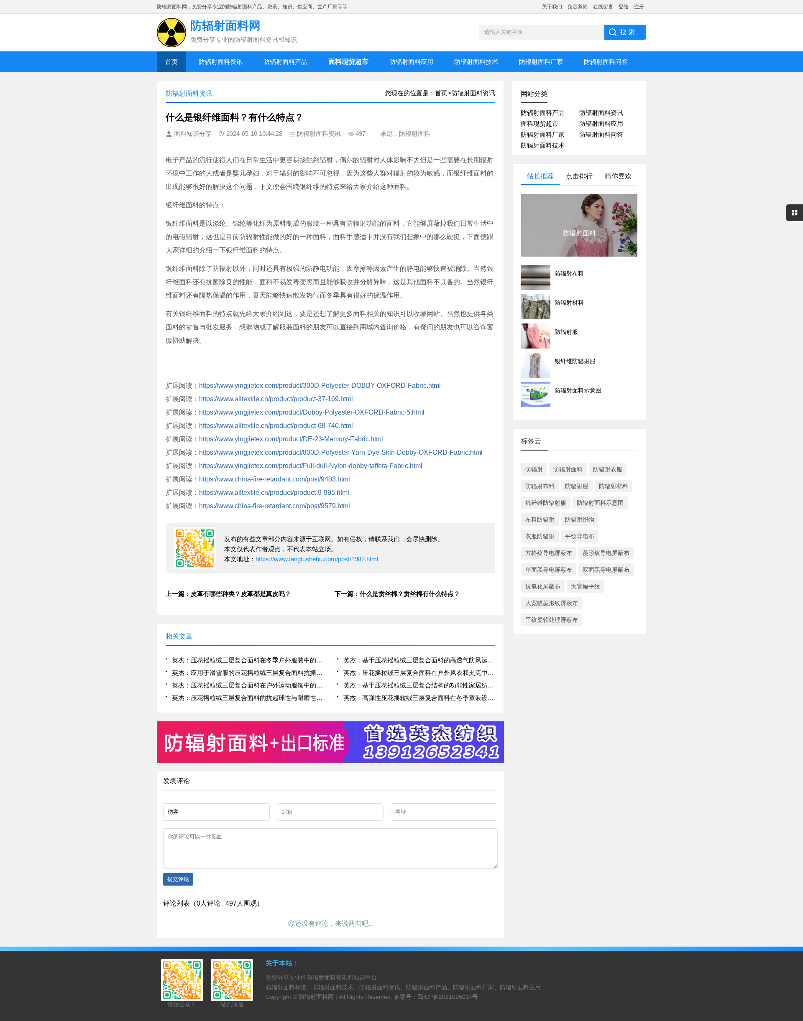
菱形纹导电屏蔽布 (606, 553)
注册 (639, 7)
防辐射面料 (568, 469)
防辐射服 (576, 486)
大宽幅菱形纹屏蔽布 (551, 603)
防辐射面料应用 (411, 61)
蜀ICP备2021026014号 (447, 996)
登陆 (624, 7)
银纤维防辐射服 (545, 502)
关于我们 (552, 7)
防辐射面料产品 (285, 61)
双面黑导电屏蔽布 (606, 569)
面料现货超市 (539, 123)
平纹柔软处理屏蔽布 (551, 619)
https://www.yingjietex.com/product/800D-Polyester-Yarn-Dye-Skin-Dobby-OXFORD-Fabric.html (341, 452)
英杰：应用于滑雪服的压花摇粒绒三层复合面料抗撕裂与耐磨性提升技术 (248, 672)
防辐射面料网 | (319, 996)
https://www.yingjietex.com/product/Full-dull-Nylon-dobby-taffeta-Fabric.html (310, 465)
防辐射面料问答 (606, 61)
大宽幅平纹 (585, 586)
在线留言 (603, 7)
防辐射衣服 (607, 469)
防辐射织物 (579, 519)
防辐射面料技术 (476, 61)
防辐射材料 (613, 486)
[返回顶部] (794, 910)
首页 (171, 61)
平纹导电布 (579, 536)
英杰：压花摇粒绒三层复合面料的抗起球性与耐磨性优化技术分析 (248, 697)
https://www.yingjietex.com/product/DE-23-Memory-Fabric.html (291, 439)
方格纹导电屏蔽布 (548, 553)
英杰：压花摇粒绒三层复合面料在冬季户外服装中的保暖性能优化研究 (248, 660)
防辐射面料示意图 (600, 502)
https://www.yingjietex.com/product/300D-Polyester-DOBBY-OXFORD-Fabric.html (320, 385)
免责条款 (578, 7)
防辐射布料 (540, 486)
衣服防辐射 (540, 536)
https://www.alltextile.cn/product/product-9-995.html (274, 492)
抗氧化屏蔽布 (542, 586)
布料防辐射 (540, 519)
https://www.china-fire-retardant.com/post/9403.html (274, 479)
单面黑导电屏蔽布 (548, 569)
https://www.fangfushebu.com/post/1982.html (317, 559)
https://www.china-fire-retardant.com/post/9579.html (274, 505)
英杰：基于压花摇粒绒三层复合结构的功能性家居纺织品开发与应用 (419, 685)
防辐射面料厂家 (541, 61)
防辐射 (534, 469)
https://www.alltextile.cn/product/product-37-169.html (276, 398)
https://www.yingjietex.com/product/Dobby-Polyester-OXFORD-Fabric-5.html (312, 412)
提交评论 (178, 879)
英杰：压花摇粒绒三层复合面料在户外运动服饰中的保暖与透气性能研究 (248, 685)
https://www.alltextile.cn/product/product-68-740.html (276, 425)
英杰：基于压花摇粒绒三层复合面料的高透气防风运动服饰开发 (419, 660)
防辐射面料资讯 (221, 61)
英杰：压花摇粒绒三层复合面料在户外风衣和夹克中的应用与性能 (419, 672)
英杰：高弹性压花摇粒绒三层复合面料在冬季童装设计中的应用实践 (419, 697)
